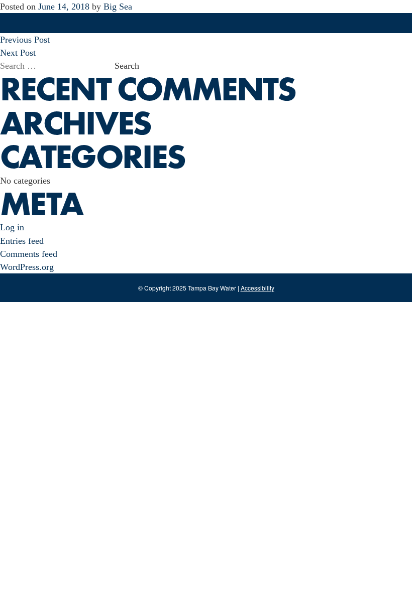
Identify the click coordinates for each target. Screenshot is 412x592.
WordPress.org (27, 267)
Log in (12, 227)
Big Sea (118, 7)
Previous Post (25, 40)
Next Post (18, 53)
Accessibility (257, 287)
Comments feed (28, 254)
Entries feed (22, 241)
